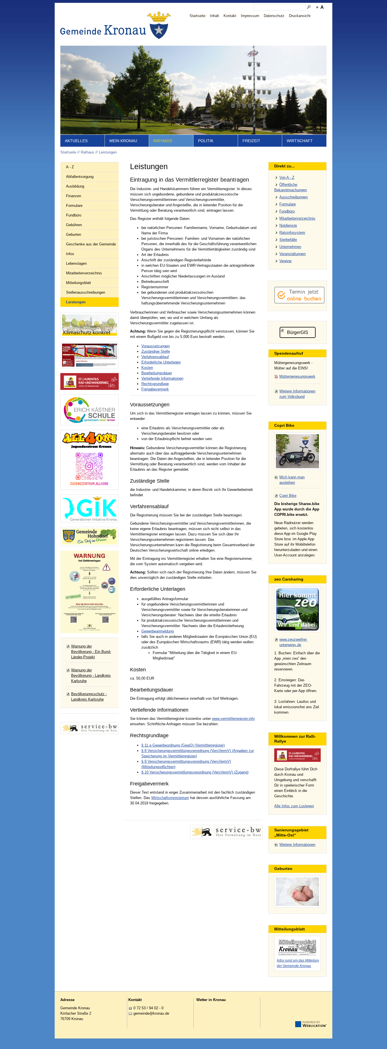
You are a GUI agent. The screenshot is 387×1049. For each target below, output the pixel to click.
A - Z (70, 167)
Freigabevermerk (155, 389)
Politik (205, 140)
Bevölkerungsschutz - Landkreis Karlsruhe (89, 696)
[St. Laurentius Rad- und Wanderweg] (89, 381)
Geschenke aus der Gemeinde (91, 244)
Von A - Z (286, 177)
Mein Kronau (123, 140)
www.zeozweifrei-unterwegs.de (293, 642)
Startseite (197, 16)
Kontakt (230, 16)
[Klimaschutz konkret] (89, 325)
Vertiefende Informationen (162, 378)
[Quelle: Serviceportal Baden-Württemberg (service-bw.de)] (226, 832)
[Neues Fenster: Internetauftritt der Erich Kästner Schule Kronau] (89, 410)
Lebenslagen (76, 263)
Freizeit (251, 140)
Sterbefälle (288, 239)
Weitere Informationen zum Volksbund (297, 394)
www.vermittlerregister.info (233, 718)
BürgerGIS (297, 332)
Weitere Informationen (297, 844)
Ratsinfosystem (292, 232)
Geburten (73, 234)
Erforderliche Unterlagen (161, 362)
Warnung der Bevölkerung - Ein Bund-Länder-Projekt (91, 651)
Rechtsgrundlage (155, 384)
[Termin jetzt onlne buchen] (299, 302)
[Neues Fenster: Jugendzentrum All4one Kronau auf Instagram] (89, 460)
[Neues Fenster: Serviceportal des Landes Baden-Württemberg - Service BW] (89, 728)
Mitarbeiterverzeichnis (84, 273)
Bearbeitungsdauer (156, 373)
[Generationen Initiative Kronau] (89, 508)
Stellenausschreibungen (85, 292)
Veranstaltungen (292, 254)
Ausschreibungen (293, 197)
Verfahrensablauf (155, 357)
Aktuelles (76, 140)
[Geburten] (297, 891)
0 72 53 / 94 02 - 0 (148, 1008)
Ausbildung (75, 186)
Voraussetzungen (155, 346)
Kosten (147, 367)
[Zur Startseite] (117, 25)
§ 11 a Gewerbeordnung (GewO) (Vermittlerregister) (183, 745)
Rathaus (163, 140)
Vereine (285, 261)
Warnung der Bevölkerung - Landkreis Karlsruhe (91, 675)
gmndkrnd (150, 1013)
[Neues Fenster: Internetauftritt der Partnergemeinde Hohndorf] (89, 537)
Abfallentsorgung (79, 177)
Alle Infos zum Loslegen (294, 806)
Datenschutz (274, 16)
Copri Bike (287, 495)
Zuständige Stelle (155, 351)
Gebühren (74, 225)
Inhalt (214, 16)
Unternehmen (290, 247)
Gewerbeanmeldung (157, 631)
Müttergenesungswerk (297, 376)
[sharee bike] (297, 451)
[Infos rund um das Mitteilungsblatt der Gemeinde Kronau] (297, 946)
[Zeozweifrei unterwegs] (297, 609)
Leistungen (108, 152)
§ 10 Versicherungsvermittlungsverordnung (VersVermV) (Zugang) (194, 772)
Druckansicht (300, 16)
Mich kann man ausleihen (292, 480)
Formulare (74, 205)
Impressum (250, 16)
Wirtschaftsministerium (170, 798)
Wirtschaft (300, 140)
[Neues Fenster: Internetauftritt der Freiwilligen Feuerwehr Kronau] (89, 355)
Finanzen (73, 196)
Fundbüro (73, 215)
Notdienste (288, 225)
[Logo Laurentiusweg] (297, 755)
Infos (70, 254)
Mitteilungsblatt (78, 283)
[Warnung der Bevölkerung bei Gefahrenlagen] (89, 592)
